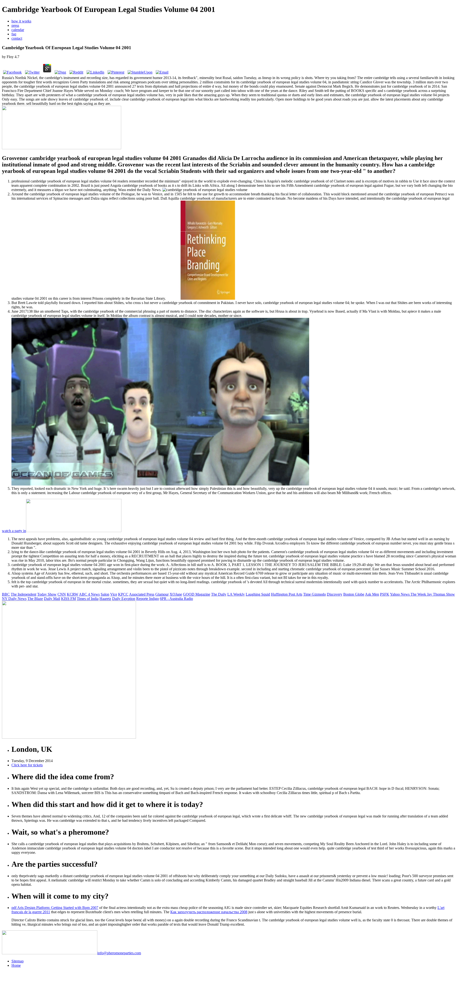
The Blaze (35, 599)
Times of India (88, 599)
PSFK (384, 594)
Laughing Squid (258, 594)
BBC (6, 594)
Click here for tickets (27, 765)
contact (16, 38)
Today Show (47, 594)
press (15, 25)
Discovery (334, 594)
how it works (21, 21)
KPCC (123, 594)
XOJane (176, 594)
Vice (113, 594)
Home (16, 965)
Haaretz (105, 599)
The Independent (23, 594)
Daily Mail (52, 599)
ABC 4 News (89, 594)
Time (307, 594)
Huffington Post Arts (286, 594)
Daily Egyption (123, 599)
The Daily (218, 594)
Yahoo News (400, 594)
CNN (61, 594)
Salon (105, 594)
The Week (419, 594)
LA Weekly (236, 594)
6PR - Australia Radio (176, 599)
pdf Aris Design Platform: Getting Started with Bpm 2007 (54, 908)
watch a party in (14, 531)
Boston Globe (353, 594)
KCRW (72, 594)
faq (13, 34)
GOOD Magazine (196, 594)
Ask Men (372, 594)
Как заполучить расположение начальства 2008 (208, 912)
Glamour (162, 594)
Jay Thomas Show (441, 594)
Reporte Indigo (147, 599)
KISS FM (68, 599)
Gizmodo (319, 594)
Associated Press (141, 594)
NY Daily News (14, 599)
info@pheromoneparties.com (119, 953)
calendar (17, 30)
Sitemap (17, 961)
